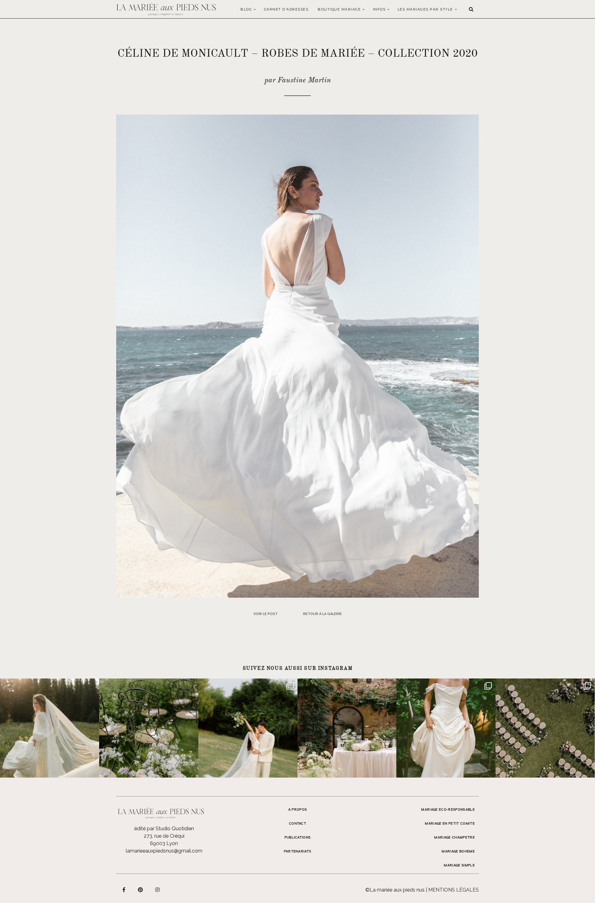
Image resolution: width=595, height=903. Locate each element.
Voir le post (265, 614)
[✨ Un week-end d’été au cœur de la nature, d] (248, 728)
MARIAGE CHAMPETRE (454, 837)
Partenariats (297, 851)
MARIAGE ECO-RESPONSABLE (448, 810)
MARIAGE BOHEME (458, 851)
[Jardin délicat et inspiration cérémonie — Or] (545, 728)
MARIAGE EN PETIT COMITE (450, 824)
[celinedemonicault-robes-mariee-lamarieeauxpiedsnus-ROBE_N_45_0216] (297, 356)
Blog (246, 9)
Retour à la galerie (322, 614)
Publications (297, 837)
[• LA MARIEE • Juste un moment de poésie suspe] (49, 728)
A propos (297, 810)
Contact (297, 824)
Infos (379, 9)
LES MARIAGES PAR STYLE (425, 9)
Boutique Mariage (339, 9)
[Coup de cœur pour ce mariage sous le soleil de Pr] (446, 728)
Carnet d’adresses (286, 9)
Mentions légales (453, 890)
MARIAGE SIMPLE (459, 865)
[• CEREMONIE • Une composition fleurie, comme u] (148, 728)
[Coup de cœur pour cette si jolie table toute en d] (347, 728)
